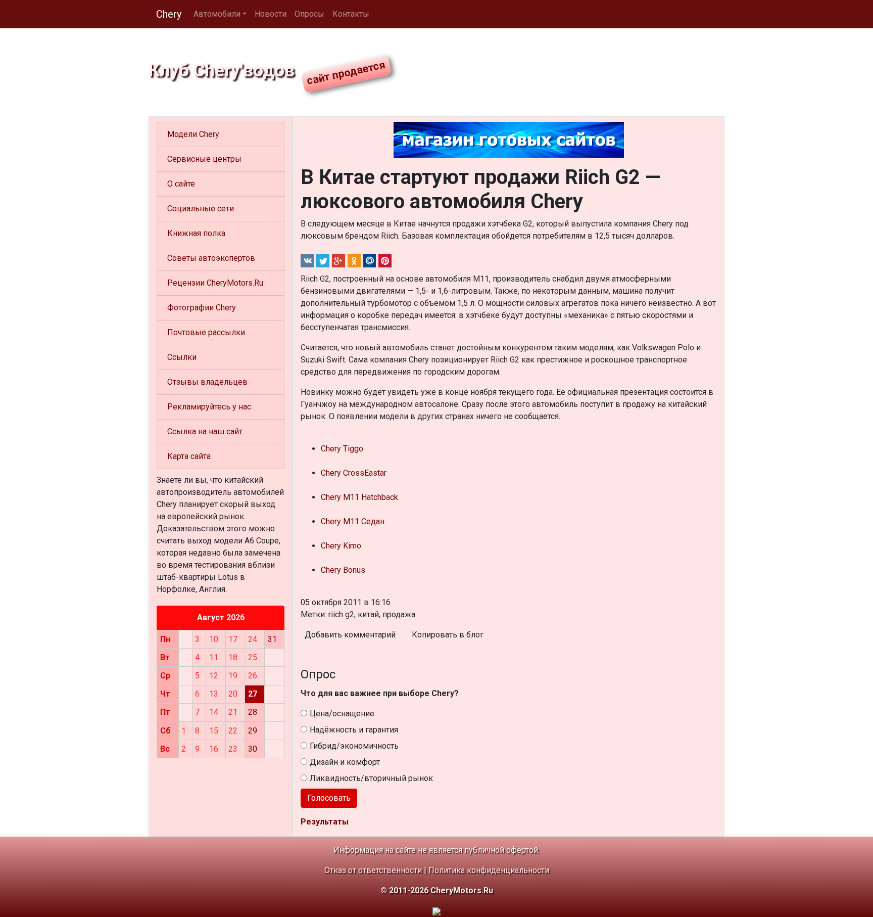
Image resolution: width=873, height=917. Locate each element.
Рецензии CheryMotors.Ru (215, 283)
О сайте (181, 184)
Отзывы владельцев (207, 382)
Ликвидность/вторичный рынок (371, 778)
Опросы (309, 14)
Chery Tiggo (342, 448)
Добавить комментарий (350, 634)
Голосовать (329, 798)
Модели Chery (193, 134)
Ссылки (182, 357)
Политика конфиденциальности (488, 870)
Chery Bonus (343, 570)
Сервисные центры (204, 159)
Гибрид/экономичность (354, 746)
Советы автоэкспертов (211, 258)
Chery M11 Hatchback (359, 497)
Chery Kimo (341, 546)
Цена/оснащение (342, 713)
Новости (270, 14)
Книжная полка (196, 233)
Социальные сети (200, 208)
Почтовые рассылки (206, 332)
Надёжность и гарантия (354, 730)
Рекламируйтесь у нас (209, 406)
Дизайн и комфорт (345, 762)
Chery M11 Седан (352, 521)
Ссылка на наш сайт (205, 431)
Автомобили (216, 14)
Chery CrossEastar (353, 473)
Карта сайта (189, 456)
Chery (168, 14)
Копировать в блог (447, 634)
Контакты (350, 14)
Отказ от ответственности (373, 870)
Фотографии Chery (201, 307)
